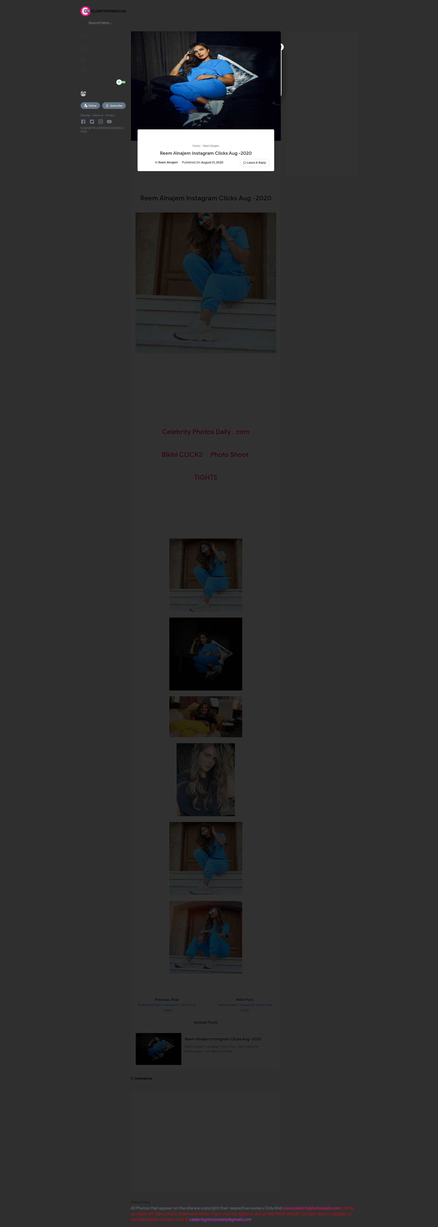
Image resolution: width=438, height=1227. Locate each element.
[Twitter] (92, 121)
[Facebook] (84, 121)
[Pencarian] (83, 24)
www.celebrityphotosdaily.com (312, 1208)
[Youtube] (109, 121)
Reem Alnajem (168, 162)
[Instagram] (100, 121)
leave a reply (256, 163)
